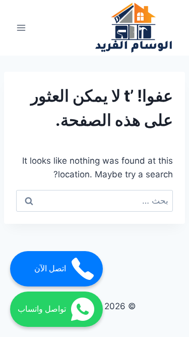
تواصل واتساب (42, 309)
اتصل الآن (50, 268)
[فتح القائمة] (21, 28)
